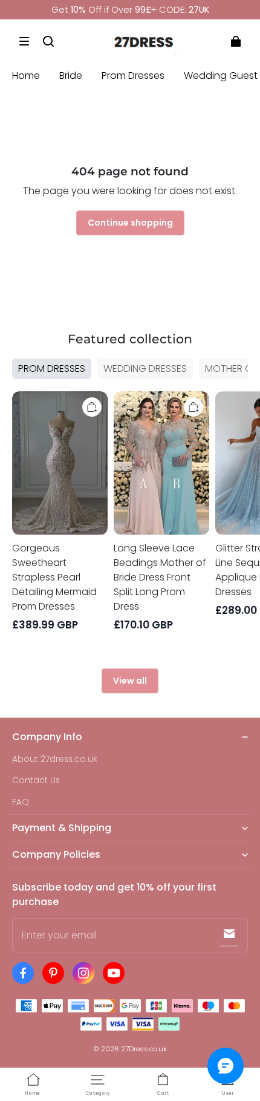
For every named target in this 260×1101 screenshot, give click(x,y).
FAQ (20, 802)
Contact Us (36, 780)
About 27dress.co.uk (54, 759)
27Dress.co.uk (144, 1049)
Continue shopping (130, 223)
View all (130, 681)
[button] (24, 41)
